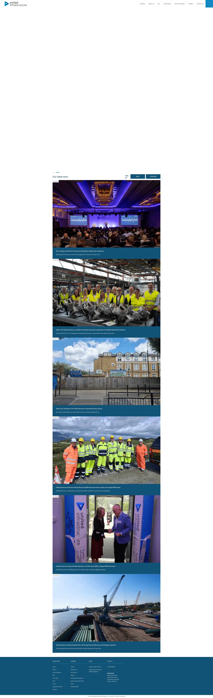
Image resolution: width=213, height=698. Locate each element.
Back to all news (155, 19)
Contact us (200, 4)
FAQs (72, 684)
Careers (190, 4)
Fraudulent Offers (75, 686)
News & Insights (180, 4)
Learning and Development (77, 678)
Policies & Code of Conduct (95, 667)
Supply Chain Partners (57, 686)
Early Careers (74, 672)
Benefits (72, 675)
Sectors (142, 4)
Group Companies (57, 672)
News (54, 681)
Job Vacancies (74, 669)
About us (151, 4)
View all (126, 177)
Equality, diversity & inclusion (77, 681)
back (137, 176)
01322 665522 (111, 667)
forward (153, 176)
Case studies (167, 4)
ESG (159, 4)
